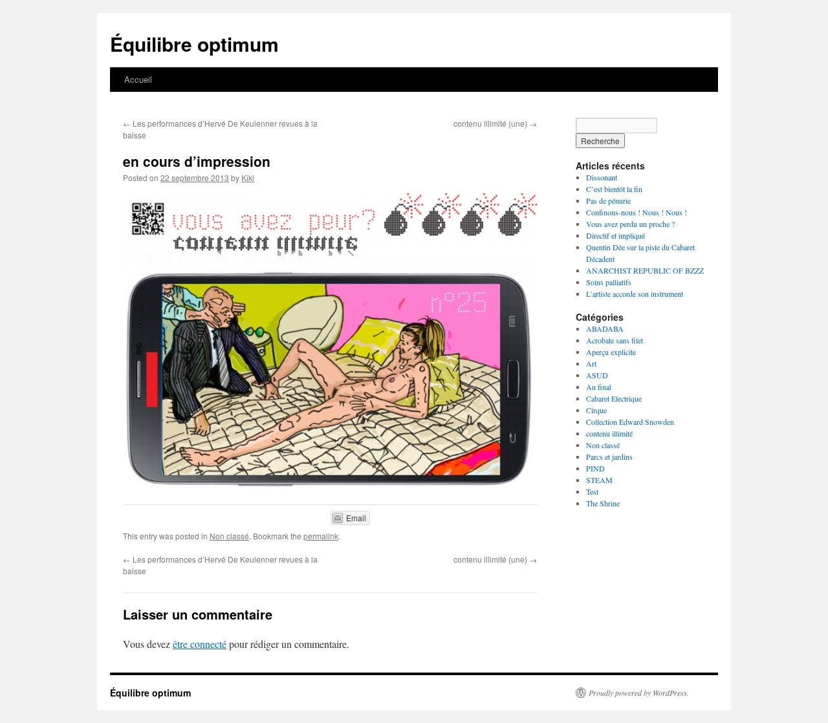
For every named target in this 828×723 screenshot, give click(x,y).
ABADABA (605, 328)
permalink (320, 535)
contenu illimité (609, 433)
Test (592, 491)
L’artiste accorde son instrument (634, 293)
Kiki (247, 177)
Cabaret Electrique (614, 398)
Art (591, 363)
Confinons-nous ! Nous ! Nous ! (636, 212)
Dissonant (601, 177)
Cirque (596, 410)
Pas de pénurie (608, 200)
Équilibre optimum (194, 44)
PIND (595, 468)
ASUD (597, 375)
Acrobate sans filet (614, 340)
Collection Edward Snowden (630, 421)
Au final (598, 387)
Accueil (138, 79)
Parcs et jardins (609, 456)
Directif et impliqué (615, 235)
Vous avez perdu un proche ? (630, 224)
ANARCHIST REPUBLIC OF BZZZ (645, 270)
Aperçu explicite (611, 352)
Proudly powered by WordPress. (639, 692)
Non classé (229, 535)
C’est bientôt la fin (614, 189)
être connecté (199, 644)
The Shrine (603, 503)
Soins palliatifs (608, 282)
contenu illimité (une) (495, 123)
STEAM (599, 480)
